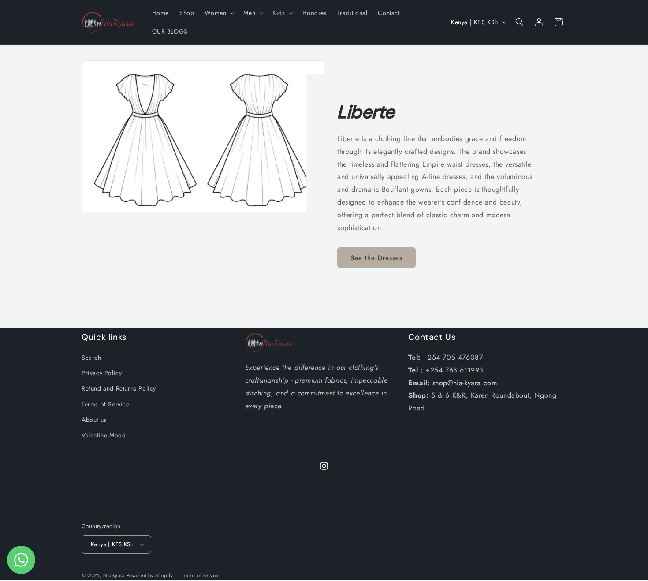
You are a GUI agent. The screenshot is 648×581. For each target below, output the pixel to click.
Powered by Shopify (150, 575)
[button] (218, 13)
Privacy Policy (102, 373)
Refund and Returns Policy (119, 388)
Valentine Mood (104, 435)
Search (91, 357)
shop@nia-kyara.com (464, 383)
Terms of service (201, 575)
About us (94, 419)
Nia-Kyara (115, 575)
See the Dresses (376, 258)
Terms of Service (106, 404)
